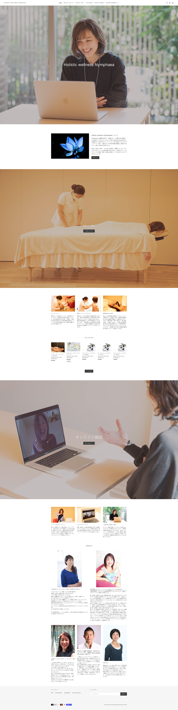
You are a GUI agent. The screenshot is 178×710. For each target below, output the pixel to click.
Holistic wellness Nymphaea (15, 2)
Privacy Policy (58, 692)
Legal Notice (67, 692)
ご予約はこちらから (89, 230)
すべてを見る (89, 371)
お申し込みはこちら (89, 443)
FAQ (52, 692)
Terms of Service (76, 692)
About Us (95, 157)
